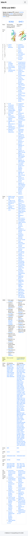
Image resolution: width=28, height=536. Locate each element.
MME (18, 414)
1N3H (20, 463)
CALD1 (23, 370)
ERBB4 (22, 386)
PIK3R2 (22, 423)
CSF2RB (19, 378)
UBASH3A (12, 376)
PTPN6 (21, 433)
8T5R (8, 465)
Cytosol (9, 44)
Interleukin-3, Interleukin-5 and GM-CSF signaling (21, 231)
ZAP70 (23, 445)
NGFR (21, 415)
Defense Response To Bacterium (21, 141)
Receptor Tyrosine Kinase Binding (21, 93)
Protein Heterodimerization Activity (11, 70)
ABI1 (11, 364)
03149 (8, 452)
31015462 (10, 313)
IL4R (24, 399)
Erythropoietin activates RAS (21, 261)
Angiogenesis (21, 103)
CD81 (18, 374)
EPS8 (18, 384)
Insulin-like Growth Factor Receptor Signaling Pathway (21, 167)
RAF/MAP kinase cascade (21, 238)
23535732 (21, 325)
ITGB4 (23, 403)
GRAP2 (8, 370)
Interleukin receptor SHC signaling (21, 268)
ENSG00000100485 (11, 456)
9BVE (11, 466)
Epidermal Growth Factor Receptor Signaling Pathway (21, 107)
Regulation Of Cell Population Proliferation (21, 137)
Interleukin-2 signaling (20, 259)
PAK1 (21, 421)
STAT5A (21, 440)
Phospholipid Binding (21, 89)
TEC (20, 442)
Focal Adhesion (21, 54)
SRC (18, 440)
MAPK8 (18, 411)
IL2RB (18, 399)
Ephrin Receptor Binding (21, 96)
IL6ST (18, 401)
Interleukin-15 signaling (11, 206)
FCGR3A (19, 390)
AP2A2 (18, 366)
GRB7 (21, 397)
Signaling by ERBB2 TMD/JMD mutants (20, 286)
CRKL (12, 367)
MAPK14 (19, 410)
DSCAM (8, 368)
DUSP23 (19, 382)
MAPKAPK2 (19, 413)
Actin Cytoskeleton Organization (21, 129)
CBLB (20, 371)
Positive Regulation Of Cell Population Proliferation (21, 116)
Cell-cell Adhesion (20, 193)
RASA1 (23, 434)
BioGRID (11, 14)
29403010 (21, 315)
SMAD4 (22, 437)
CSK (18, 379)
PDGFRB (19, 422)
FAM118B (22, 387)
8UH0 (8, 466)
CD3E (24, 372)
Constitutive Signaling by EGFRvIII (20, 235)
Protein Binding (11, 67)
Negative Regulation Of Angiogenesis (21, 125)
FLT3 (21, 359)
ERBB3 (18, 386)
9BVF (13, 466)
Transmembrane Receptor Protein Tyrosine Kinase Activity (21, 503)
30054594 (10, 323)
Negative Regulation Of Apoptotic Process (21, 146)
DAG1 (20, 379)
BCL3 (20, 367)
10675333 (21, 12)
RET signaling (21, 251)
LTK (20, 407)
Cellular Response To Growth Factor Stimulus (21, 178)
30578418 (10, 351)
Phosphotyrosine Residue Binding (21, 62)
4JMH (20, 466)
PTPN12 (22, 432)
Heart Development (21, 112)
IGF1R (21, 398)
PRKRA (22, 429)
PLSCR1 (22, 426)
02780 (18, 452)
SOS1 (18, 438)
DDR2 (18, 380)
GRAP (18, 395)
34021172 (20, 328)
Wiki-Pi (3, 2)
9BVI (8, 467)
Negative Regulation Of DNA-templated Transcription (21, 155)
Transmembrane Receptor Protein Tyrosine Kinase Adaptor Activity (21, 66)
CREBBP (9, 367)
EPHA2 (18, 383)
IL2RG (21, 399)
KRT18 (18, 406)
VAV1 (18, 445)
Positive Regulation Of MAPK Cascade (21, 151)
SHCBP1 (19, 437)
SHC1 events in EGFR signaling (21, 218)
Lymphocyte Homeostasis (11, 107)
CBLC (23, 371)
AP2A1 (23, 364)
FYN (18, 392)
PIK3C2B (23, 422)
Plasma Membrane (10, 46)
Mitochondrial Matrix (21, 48)
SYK (18, 442)
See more (9, 523)
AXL (18, 367)
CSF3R (22, 378)
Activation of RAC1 (11, 203)
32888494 (10, 316)
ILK (20, 401)
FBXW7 (18, 388)
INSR (21, 402)
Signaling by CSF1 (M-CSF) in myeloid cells (21, 296)
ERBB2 (21, 384)
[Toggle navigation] (25, 2)
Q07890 (8, 459)
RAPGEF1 (19, 434)
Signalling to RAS (20, 213)
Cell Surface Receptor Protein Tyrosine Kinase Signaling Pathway (11, 473)
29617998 (10, 320)
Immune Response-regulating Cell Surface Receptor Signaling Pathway (11, 515)
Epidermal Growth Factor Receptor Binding (21, 72)
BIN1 (8, 366)
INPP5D (23, 401)
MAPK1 (22, 409)
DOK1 (21, 380)
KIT (22, 405)
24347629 (10, 348)
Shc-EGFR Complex (20, 58)
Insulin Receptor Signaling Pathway (11, 118)
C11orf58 (22, 368)
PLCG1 (8, 374)
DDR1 (23, 379)
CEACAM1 (19, 375)
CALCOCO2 (19, 370)
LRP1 (18, 407)
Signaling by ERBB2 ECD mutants (21, 281)
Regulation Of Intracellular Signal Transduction (21, 495)
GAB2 (23, 392)
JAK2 (18, 405)
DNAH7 (18, 359)
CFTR (23, 375)
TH (23, 359)
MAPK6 (22, 410)
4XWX (23, 466)
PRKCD (18, 429)
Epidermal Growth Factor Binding (21, 100)
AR (23, 366)
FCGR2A (22, 388)
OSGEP (22, 419)
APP (21, 366)
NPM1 (18, 417)
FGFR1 (22, 390)
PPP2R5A (19, 427)
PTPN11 (18, 432)
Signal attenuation (20, 241)
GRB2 (11, 370)
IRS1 (24, 402)
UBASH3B (23, 444)
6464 (18, 448)
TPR (24, 442)
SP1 (23, 438)
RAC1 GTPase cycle (11, 209)
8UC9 (10, 465)
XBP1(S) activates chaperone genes (20, 225)
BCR (23, 367)
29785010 (10, 321)
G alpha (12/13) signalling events (11, 201)
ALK (21, 364)
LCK (21, 406)
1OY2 (23, 463)
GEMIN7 (19, 394)
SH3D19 (12, 374)
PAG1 (18, 421)
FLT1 (21, 391)
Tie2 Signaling (21, 220)
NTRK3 (21, 418)
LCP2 (23, 406)
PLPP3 (18, 426)
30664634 (20, 306)
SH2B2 (22, 436)
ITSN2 (8, 372)
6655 (8, 448)
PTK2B (21, 430)
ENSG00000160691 (21, 456)
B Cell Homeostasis (11, 104)
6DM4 (20, 467)
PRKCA (23, 427)
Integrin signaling (21, 222)
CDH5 (20, 374)
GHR (24, 394)
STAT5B (18, 441)
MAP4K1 (19, 409)
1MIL (18, 463)
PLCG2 (21, 425)
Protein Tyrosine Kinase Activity (21, 488)
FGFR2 (18, 391)
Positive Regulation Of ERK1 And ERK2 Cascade (21, 173)
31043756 (20, 301)
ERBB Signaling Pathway (11, 520)
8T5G (10, 463)
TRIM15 (18, 444)
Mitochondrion (21, 46)
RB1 (18, 436)
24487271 (10, 308)
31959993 (10, 324)
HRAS (8, 371)
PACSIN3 (12, 372)
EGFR (12, 368)
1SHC (21, 465)
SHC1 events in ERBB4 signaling (21, 210)
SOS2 (11, 21)
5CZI (18, 467)
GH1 (22, 394)
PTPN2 (18, 433)
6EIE (8, 463)
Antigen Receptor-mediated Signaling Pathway (10, 506)
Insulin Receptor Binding (21, 76)
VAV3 (20, 445)
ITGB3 (20, 403)
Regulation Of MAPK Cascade (21, 499)
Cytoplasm (20, 44)
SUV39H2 (23, 441)
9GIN (10, 467)
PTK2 (18, 430)
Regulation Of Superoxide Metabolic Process (21, 189)
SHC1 (21, 21)
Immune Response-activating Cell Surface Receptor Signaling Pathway (11, 485)
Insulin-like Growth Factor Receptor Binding (21, 80)
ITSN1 (11, 371)
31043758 (10, 301)
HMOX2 (18, 398)
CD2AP (11, 366)
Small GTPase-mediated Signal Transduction (11, 110)
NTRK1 (21, 417)
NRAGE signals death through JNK (11, 198)
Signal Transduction (21, 491)
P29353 (18, 459)
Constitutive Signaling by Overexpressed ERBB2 (21, 272)
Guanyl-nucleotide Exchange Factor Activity (11, 64)
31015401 (10, 332)
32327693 (20, 319)
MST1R (18, 415)
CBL (18, 371)
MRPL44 (23, 414)
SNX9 (8, 376)
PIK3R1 (18, 423)
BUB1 (18, 368)
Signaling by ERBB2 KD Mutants (20, 277)
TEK (22, 442)
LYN (22, 407)
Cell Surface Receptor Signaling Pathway (20, 484)
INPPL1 (18, 402)
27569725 (20, 323)
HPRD (4, 16)
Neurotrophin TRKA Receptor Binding (21, 85)
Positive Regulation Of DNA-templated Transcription (21, 161)
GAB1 (20, 392)
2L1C (18, 466)
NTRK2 (18, 418)
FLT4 (24, 391)
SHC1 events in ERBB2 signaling (21, 205)
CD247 (20, 372)
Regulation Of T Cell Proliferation (11, 127)
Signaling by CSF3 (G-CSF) (21, 290)
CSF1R (23, 376)
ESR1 (18, 387)
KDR (20, 405)
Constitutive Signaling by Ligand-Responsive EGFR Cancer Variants (21, 200)
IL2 (24, 398)
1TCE (23, 465)
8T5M (13, 463)
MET (23, 413)
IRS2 (18, 403)
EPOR (21, 383)
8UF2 (13, 465)
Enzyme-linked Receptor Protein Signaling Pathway (11, 500)
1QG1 (18, 465)
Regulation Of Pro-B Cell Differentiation (11, 131)
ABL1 (14, 364)
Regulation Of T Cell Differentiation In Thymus (11, 123)
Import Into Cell (11, 497)
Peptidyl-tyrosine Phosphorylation (21, 511)
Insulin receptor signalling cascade (21, 245)
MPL (20, 414)
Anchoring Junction (20, 56)
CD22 (18, 372)
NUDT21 (18, 419)
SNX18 (11, 375)
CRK (18, 376)
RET (20, 436)
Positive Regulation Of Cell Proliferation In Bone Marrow (21, 183)
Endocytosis (11, 477)
